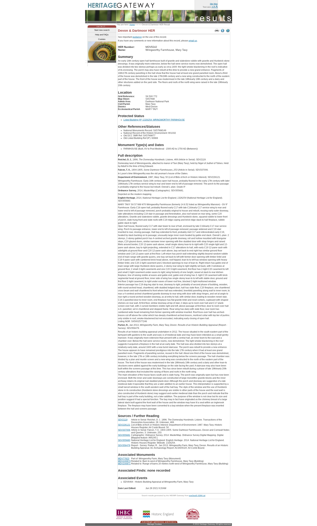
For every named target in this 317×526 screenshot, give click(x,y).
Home (132, 24)
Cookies (101, 39)
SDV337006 (124, 430)
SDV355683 (124, 440)
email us (193, 40)
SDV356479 (124, 445)
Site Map (214, 4)
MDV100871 (124, 463)
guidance (137, 37)
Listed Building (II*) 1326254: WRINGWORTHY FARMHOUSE (154, 120)
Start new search (102, 30)
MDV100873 (124, 461)
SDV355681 (124, 435)
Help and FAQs (102, 35)
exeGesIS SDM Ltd (197, 495)
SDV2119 (122, 419)
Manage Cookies (154, 524)
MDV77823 (123, 458)
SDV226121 (124, 425)
